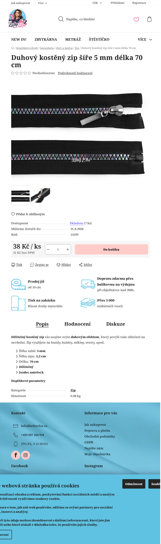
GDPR (88, 442)
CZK (95, 3)
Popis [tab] (42, 324)
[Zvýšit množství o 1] (68, 249)
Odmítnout (133, 484)
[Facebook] (15, 455)
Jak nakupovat (20, 3)
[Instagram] (25, 455)
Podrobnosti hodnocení (75, 73)
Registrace (139, 3)
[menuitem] (18, 39)
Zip (73, 390)
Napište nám (93, 448)
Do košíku (111, 249)
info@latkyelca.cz (34, 426)
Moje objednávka (97, 454)
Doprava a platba (97, 430)
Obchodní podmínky (99, 436)
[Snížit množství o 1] (48, 249)
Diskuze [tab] (115, 324)
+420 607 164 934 (32, 435)
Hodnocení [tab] (77, 324)
